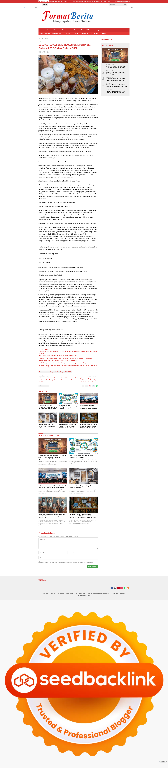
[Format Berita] (70, 17)
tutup (36, 7)
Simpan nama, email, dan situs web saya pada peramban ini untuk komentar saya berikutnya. (66, 562)
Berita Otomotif (45, 33)
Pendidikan (73, 30)
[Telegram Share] (93, 386)
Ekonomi (64, 30)
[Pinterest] (118, 588)
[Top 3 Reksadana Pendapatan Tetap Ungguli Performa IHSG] (68, 398)
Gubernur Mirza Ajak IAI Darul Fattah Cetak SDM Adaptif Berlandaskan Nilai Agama (102, 1)
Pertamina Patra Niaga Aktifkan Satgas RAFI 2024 (55, 372)
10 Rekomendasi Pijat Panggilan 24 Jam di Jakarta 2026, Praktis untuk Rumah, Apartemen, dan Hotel (67, 352)
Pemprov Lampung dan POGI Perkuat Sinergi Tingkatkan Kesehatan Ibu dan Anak (115, 91)
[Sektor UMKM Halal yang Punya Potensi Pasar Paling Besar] (47, 418)
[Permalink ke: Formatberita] (39, 52)
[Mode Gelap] (129, 4)
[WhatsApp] (124, 588)
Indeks (45, 4)
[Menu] (39, 4)
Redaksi (45, 593)
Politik (82, 30)
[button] (125, 4)
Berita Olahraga (57, 33)
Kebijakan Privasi (71, 593)
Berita (49, 30)
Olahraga (89, 30)
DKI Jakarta (94, 33)
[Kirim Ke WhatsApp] (97, 386)
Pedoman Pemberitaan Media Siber (98, 593)
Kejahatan (68, 33)
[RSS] (128, 588)
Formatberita (45, 51)
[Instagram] (121, 588)
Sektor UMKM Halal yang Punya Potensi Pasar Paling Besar (57, 360)
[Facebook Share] (83, 386)
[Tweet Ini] (86, 386)
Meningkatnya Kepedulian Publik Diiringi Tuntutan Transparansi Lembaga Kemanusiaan (67, 363)
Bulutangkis (84, 33)
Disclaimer (115, 593)
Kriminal (56, 30)
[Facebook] (112, 588)
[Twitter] (115, 588)
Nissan (76, 33)
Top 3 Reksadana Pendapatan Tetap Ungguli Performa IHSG (52, 1)
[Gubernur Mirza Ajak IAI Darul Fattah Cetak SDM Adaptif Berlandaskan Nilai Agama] (89, 398)
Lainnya (97, 30)
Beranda (42, 30)
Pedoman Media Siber (57, 593)
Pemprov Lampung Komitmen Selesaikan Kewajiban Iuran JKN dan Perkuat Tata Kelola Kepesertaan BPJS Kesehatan (116, 85)
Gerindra (103, 33)
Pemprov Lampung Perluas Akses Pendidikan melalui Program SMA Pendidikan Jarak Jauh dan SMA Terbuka (67, 366)
